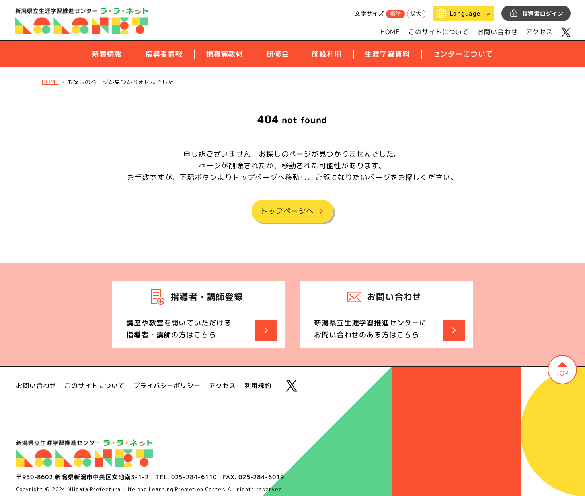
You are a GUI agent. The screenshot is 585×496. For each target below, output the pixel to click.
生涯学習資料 (387, 54)
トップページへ (287, 211)
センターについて (463, 54)
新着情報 (107, 54)
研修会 (277, 54)
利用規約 (257, 385)
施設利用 (327, 54)
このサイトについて (438, 31)
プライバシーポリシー (167, 385)
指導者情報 (164, 54)
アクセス (539, 31)
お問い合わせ (497, 31)
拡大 (415, 13)
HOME (390, 31)
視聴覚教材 (225, 54)
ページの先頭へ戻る (562, 369)
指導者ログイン (543, 13)
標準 (395, 13)
